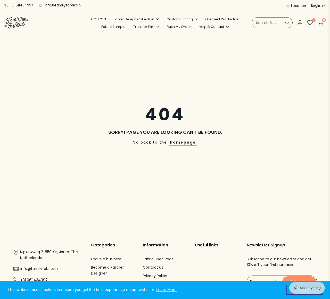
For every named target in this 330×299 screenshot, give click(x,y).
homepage (183, 142)
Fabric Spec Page (158, 259)
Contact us (153, 267)
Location (298, 5)
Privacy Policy (155, 275)
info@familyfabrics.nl (63, 5)
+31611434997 (21, 5)
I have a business (106, 259)
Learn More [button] (166, 289)
